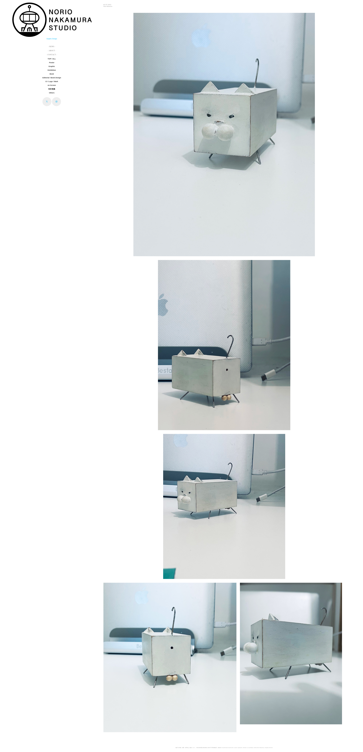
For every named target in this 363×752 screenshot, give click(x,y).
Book (52, 74)
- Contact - (51, 54)
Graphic (51, 66)
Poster (51, 63)
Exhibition (52, 70)
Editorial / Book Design (51, 78)
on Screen (52, 85)
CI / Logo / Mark (51, 81)
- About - (52, 50)
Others (51, 93)
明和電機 (51, 89)
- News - (51, 46)
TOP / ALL (52, 59)
